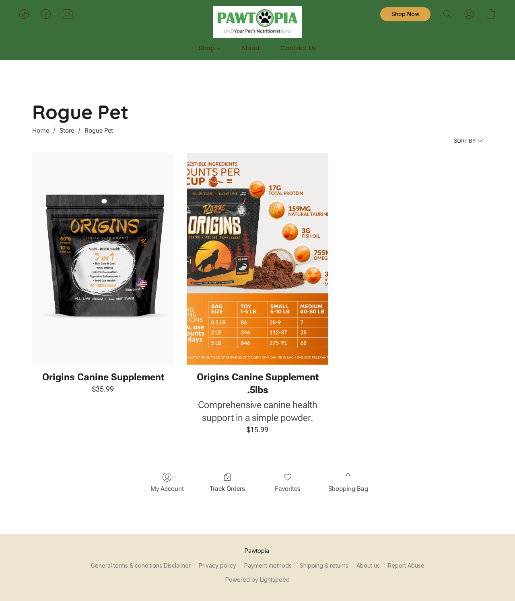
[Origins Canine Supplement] (103, 259)
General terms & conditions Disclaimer (141, 565)
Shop (207, 48)
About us (368, 565)
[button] (257, 22)
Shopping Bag (348, 488)
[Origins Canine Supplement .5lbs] (257, 259)
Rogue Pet (98, 130)
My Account (167, 488)
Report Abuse (406, 565)
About (250, 48)
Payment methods (268, 565)
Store (67, 130)
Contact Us (298, 48)
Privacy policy (217, 565)
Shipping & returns (324, 565)
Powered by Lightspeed (257, 579)
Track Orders (227, 488)
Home (40, 130)
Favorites (288, 488)
